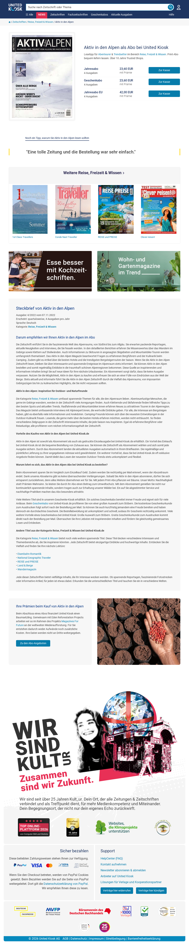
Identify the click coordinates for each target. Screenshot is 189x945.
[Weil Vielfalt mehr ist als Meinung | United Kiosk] (15, 7)
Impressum (96, 938)
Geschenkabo (40, 503)
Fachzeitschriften (78, 14)
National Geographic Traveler (34, 557)
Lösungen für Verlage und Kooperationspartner (131, 882)
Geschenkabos (99, 14)
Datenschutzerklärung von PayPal (66, 884)
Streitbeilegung (116, 938)
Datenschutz (79, 938)
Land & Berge (25, 565)
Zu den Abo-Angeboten (33, 643)
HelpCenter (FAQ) (112, 858)
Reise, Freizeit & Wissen (40, 21)
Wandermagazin (27, 569)
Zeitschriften (57, 14)
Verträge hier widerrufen (117, 890)
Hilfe (171, 14)
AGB (65, 938)
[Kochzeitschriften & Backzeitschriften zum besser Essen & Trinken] (50, 271)
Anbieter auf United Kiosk (117, 876)
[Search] (170, 7)
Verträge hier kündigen (151, 890)
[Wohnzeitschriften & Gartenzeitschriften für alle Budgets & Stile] (138, 271)
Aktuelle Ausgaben (121, 14)
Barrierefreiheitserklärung (144, 938)
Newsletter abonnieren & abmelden (123, 870)
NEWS (41, 14)
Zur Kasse (164, 70)
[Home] (10, 21)
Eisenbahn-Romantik (29, 553)
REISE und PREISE (28, 561)
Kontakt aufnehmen (113, 864)
